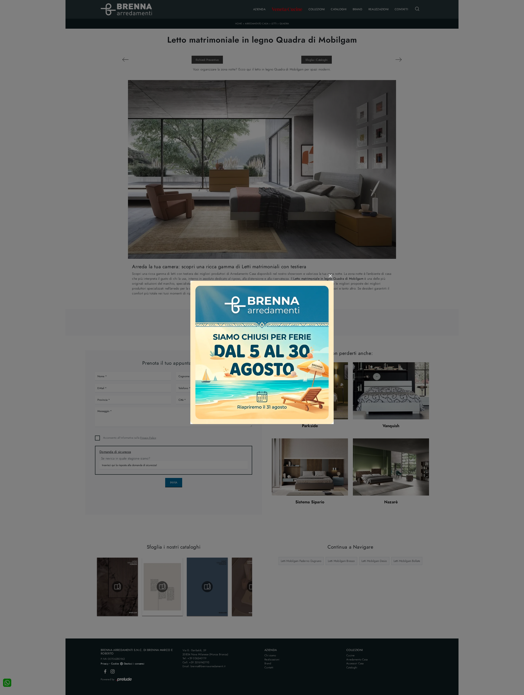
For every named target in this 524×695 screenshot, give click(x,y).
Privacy (104, 664)
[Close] (330, 276)
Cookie (115, 664)
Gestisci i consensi (134, 664)
